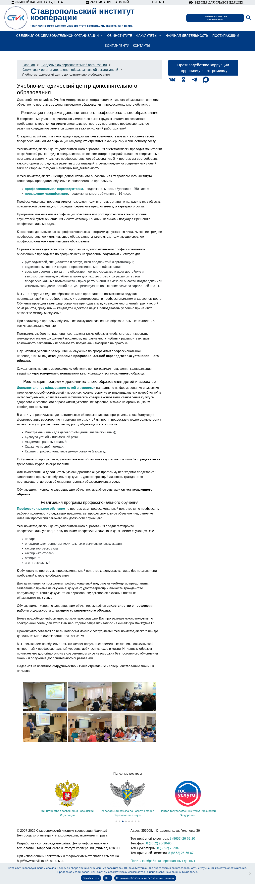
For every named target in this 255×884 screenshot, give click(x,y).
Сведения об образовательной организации (57, 35)
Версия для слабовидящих (218, 2)
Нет (107, 878)
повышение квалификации (46, 193)
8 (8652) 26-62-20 (182, 838)
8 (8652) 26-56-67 (181, 853)
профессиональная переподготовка (54, 189)
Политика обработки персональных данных (162, 861)
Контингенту (117, 45)
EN (154, 2)
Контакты (141, 45)
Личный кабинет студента (38, 2)
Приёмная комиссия (215, 17)
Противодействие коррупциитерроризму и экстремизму (203, 68)
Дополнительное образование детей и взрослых (56, 387)
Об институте (119, 35)
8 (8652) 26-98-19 (169, 848)
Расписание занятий (109, 2)
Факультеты (146, 35)
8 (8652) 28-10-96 (159, 843)
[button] (116, 821)
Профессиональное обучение (41, 508)
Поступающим (225, 35)
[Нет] (250, 873)
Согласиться (91, 878)
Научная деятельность (187, 35)
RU (161, 2)
